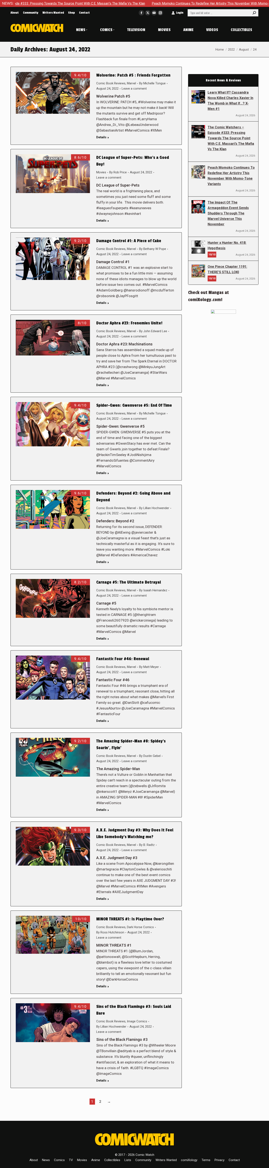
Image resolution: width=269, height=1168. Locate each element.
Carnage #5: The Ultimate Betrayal (128, 582)
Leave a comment (134, 88)
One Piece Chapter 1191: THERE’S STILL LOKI (227, 269)
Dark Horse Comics (140, 927)
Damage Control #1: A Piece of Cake (128, 240)
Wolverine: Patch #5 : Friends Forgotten (133, 75)
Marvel (131, 83)
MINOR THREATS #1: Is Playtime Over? (130, 919)
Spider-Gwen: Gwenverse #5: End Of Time (134, 405)
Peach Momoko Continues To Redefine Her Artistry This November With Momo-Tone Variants (174, 3)
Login (179, 12)
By (152, 83)
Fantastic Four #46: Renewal (122, 658)
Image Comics (137, 1021)
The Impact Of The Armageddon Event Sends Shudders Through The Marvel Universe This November (228, 213)
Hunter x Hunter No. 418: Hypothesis (227, 245)
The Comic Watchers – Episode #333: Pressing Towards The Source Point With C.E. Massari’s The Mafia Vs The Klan (231, 138)
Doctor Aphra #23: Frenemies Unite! (129, 323)
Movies (101, 172)
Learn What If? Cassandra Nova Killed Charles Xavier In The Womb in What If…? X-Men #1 (230, 100)
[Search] (254, 13)
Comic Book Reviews (110, 83)
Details (101, 137)
